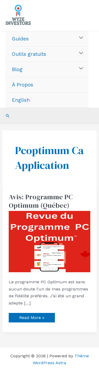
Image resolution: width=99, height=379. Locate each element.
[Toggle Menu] (81, 37)
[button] (7, 115)
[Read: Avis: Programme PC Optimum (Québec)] (50, 241)
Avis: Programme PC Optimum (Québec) (41, 201)
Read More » (31, 316)
